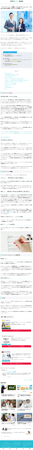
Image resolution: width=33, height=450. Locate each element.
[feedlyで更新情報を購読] (9, 376)
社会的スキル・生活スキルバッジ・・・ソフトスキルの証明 (14, 81)
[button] (30, 241)
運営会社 (24, 446)
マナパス (20, 200)
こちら (9, 194)
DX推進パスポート (10, 212)
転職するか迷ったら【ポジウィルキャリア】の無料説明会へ (16, 346)
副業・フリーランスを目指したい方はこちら (16, 363)
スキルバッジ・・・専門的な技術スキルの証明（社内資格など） (15, 78)
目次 (15, 71)
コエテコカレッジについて (27, 442)
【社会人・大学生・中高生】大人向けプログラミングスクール (27, 444)
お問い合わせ (6, 442)
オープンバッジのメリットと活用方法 (10, 84)
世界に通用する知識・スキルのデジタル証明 (12, 74)
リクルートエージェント (8, 63)
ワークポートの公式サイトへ (16, 330)
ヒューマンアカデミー (8, 54)
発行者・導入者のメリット (9, 87)
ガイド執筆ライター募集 (16, 442)
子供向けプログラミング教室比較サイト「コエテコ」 (6, 444)
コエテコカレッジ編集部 (11, 371)
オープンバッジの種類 (8, 77)
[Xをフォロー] (7, 376)
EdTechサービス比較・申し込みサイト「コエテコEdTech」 (16, 444)
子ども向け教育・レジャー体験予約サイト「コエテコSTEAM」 (8, 447)
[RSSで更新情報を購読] (10, 376)
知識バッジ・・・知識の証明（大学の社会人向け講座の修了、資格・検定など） (17, 80)
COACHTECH (7, 58)
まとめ (6, 88)
